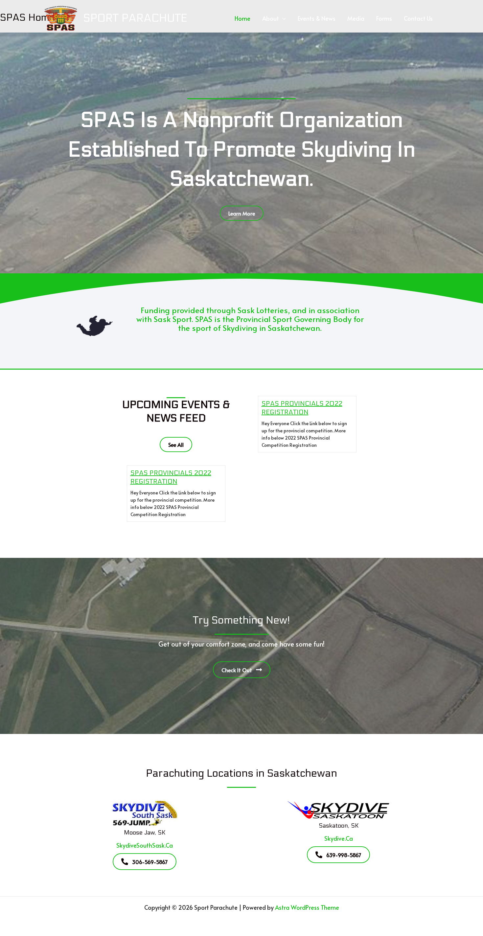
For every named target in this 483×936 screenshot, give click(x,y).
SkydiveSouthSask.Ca (144, 845)
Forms (384, 18)
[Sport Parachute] (60, 17)
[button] (282, 18)
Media (355, 18)
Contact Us (418, 18)
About (270, 18)
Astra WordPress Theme (307, 907)
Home (242, 18)
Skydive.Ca (338, 838)
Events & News (316, 18)
